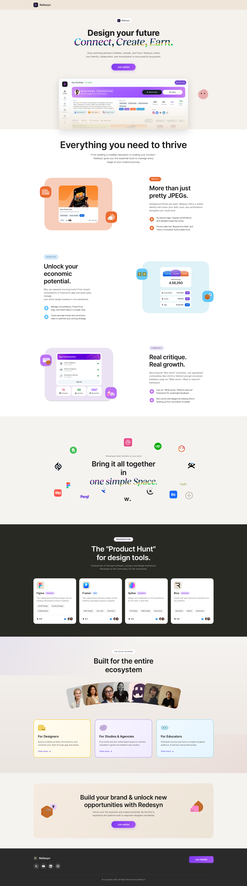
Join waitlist (123, 67)
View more (44, 751)
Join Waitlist (201, 859)
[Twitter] (36, 866)
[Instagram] (58, 866)
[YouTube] (43, 866)
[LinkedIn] (51, 866)
